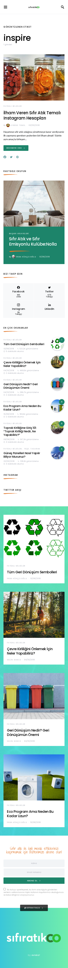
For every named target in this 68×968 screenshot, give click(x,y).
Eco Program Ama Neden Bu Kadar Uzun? (22, 408)
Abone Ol (32, 880)
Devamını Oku (14, 148)
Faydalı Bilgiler (12, 106)
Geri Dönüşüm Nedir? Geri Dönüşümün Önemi (20, 386)
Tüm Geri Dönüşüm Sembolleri (23, 344)
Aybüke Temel (17, 125)
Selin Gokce (14, 659)
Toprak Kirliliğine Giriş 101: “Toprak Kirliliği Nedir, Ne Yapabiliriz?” (19, 431)
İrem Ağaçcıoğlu (26, 256)
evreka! (36, 955)
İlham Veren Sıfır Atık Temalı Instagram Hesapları (32, 115)
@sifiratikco (32, 907)
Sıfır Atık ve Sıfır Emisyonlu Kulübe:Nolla (33, 241)
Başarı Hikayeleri (19, 233)
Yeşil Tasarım (32, 448)
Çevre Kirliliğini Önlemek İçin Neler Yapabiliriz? (22, 364)
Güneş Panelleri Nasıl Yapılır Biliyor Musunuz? (21, 455)
